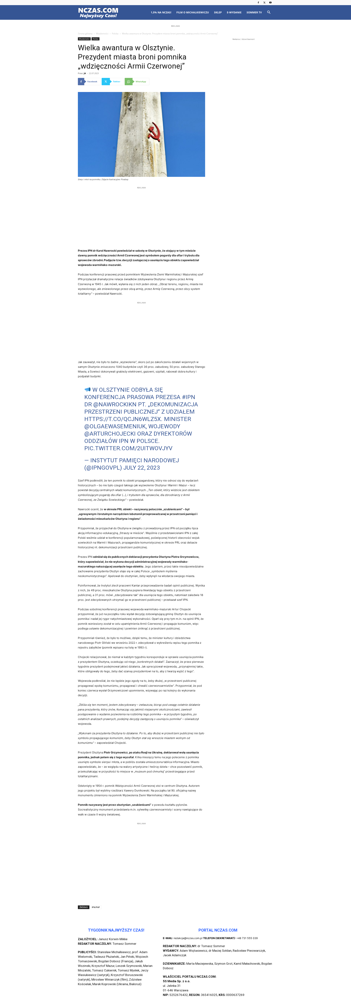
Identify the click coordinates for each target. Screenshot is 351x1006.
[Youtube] (270, 2)
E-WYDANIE (234, 12)
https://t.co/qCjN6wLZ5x (122, 418)
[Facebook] (258, 2)
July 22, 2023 (141, 467)
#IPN (188, 397)
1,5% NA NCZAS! (161, 12)
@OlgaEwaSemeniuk (115, 426)
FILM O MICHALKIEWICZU (192, 12)
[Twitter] (264, 2)
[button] (268, 12)
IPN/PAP (96, 907)
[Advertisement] (175, 51)
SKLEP (218, 12)
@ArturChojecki (110, 433)
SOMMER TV (254, 12)
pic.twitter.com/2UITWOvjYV (128, 448)
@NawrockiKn (115, 404)
